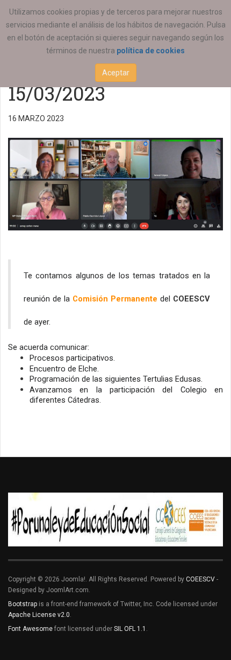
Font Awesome (30, 629)
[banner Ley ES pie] (115, 519)
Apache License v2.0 (39, 615)
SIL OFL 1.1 (130, 629)
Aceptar (115, 72)
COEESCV (200, 579)
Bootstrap (22, 604)
